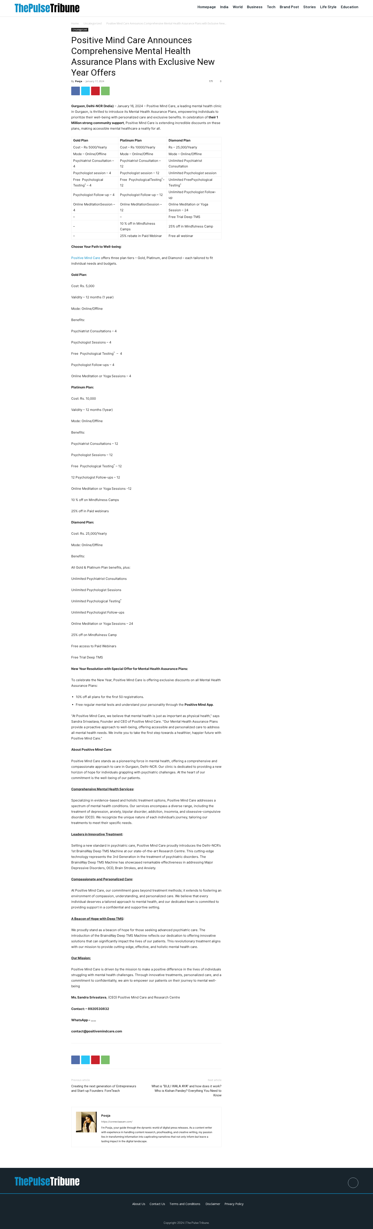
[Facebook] (75, 91)
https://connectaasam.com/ (116, 1121)
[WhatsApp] (105, 91)
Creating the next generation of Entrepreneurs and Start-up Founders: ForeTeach (103, 1088)
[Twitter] (85, 91)
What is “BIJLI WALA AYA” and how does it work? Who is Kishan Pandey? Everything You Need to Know (186, 1090)
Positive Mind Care (85, 258)
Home (75, 23)
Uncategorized (93, 23)
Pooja (78, 81)
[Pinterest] (95, 91)
